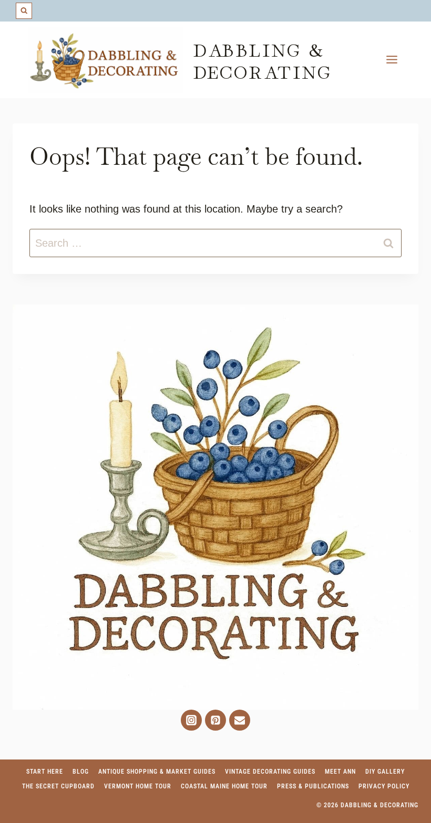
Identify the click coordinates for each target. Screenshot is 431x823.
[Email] (239, 720)
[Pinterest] (215, 720)
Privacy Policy (383, 786)
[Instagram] (191, 720)
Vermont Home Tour (137, 786)
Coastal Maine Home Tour (224, 786)
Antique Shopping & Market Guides (157, 771)
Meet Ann (340, 771)
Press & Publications (313, 786)
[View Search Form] (24, 11)
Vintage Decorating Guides (270, 771)
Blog (81, 771)
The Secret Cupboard (58, 786)
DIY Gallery (385, 771)
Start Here (44, 771)
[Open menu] (392, 59)
